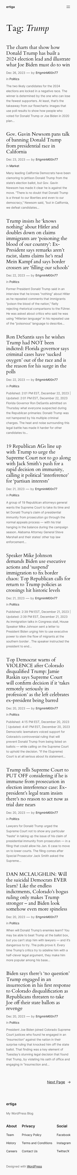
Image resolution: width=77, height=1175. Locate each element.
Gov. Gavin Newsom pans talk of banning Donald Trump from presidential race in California (38, 143)
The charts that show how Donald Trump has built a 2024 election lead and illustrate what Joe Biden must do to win (38, 56)
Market (14, 166)
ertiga (10, 7)
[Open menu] (68, 6)
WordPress (34, 1166)
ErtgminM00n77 (47, 72)
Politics (14, 79)
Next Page (59, 1082)
